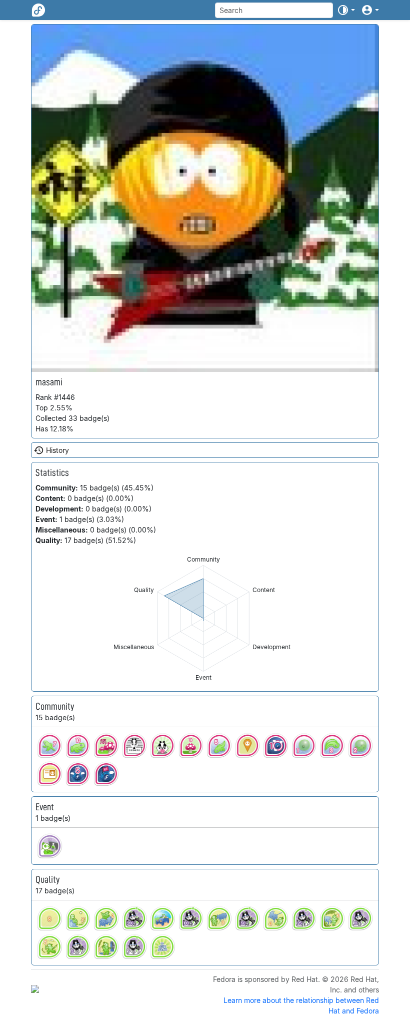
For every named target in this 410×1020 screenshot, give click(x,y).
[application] (203, 618)
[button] (346, 10)
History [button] (57, 450)
